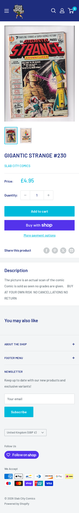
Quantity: (11, 195)
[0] (71, 10)
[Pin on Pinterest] (55, 250)
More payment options (40, 235)
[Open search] (53, 10)
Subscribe (19, 412)
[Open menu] (6, 11)
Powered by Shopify (16, 503)
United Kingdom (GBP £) (22, 432)
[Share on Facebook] (46, 250)
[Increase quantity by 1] (48, 195)
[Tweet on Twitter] (63, 250)
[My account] (62, 10)
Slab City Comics (17, 166)
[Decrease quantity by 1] (25, 195)
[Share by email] (71, 250)
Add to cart (39, 211)
